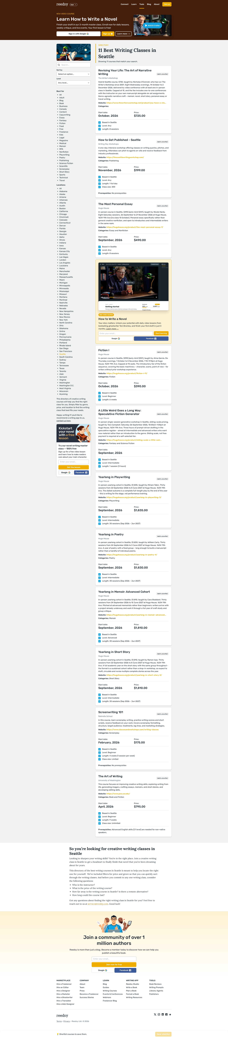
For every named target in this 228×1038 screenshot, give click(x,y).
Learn (134, 4)
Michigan (63, 283)
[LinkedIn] (162, 1014)
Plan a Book (131, 991)
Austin (62, 206)
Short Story (64, 172)
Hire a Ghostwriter (65, 997)
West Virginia (65, 388)
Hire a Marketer (63, 994)
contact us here (64, 421)
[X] (155, 1014)
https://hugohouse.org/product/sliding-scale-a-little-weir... (134, 440)
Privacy (66, 1021)
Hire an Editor (63, 987)
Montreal (63, 300)
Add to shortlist (162, 74)
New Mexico (64, 317)
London (62, 260)
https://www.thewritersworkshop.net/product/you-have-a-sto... (136, 103)
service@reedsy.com (98, 903)
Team (82, 987)
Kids (61, 135)
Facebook (80, 472)
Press (82, 991)
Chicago (63, 214)
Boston (62, 208)
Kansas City (64, 251)
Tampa (62, 363)
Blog (149, 4)
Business (63, 106)
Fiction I (103, 350)
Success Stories (87, 997)
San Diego (63, 348)
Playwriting (64, 155)
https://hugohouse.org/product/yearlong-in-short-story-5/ (134, 675)
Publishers (154, 994)
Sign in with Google (77, 34)
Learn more (122, 34)
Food (61, 126)
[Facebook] (166, 1014)
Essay (62, 117)
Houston (63, 234)
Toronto (62, 371)
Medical (62, 143)
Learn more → (112, 329)
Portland (63, 343)
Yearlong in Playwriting (114, 477)
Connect (124, 4)
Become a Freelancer (89, 994)
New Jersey (64, 314)
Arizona (62, 197)
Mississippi (64, 291)
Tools (141, 4)
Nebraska (63, 305)
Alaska (62, 194)
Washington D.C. (66, 385)
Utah (61, 374)
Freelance (63, 132)
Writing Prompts (156, 987)
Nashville (63, 303)
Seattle (62, 354)
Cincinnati (64, 217)
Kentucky (63, 254)
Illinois (62, 240)
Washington (64, 383)
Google (64, 472)
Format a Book (132, 994)
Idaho (61, 237)
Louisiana (63, 265)
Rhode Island (65, 345)
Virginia (62, 380)
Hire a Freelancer (64, 984)
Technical (63, 177)
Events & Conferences (113, 994)
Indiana (62, 243)
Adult (61, 97)
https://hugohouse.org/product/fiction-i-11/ (127, 373)
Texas (61, 368)
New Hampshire (66, 311)
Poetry (62, 157)
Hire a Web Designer (65, 1004)
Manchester (64, 271)
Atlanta (62, 203)
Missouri (63, 294)
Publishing (64, 160)
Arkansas (63, 200)
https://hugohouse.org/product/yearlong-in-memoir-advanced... (136, 615)
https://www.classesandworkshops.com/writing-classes (133, 729)
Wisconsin (63, 391)
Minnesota (64, 288)
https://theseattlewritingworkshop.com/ (125, 157)
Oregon (62, 334)
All (60, 95)
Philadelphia (64, 340)
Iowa (61, 245)
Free (61, 129)
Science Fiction (66, 163)
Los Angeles (64, 263)
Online (62, 331)
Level (59, 79)
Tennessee (64, 365)
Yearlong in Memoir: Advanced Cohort (124, 591)
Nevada (62, 308)
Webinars (107, 997)
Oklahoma (63, 328)
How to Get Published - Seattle (119, 140)
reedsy (62, 4)
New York (63, 320)
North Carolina (65, 323)
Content (63, 112)
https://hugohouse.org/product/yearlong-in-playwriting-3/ (134, 497)
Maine (62, 268)
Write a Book (131, 987)
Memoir (62, 146)
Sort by (59, 70)
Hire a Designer (63, 991)
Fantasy (62, 120)
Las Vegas (63, 257)
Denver (62, 225)
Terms (59, 1021)
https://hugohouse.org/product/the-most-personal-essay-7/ (135, 227)
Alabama (63, 191)
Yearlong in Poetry (111, 534)
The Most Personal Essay (115, 204)
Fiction (62, 123)
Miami (62, 280)
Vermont (63, 377)
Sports (62, 175)
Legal (61, 137)
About (156, 4)
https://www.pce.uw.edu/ (118, 794)
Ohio (61, 325)
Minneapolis (64, 285)
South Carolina (66, 357)
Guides (106, 987)
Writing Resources (134, 997)
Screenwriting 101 (110, 712)
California (63, 211)
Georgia (62, 231)
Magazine (63, 140)
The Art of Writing (110, 776)
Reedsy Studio (132, 984)
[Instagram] (158, 1014)
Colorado (63, 220)
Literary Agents (156, 991)
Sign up (106, 34)
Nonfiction (64, 152)
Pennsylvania (65, 337)
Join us (167, 4)
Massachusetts (66, 277)
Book (61, 103)
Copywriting (64, 115)
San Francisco (65, 351)
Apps (72, 4)
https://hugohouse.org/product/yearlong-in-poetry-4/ (132, 555)
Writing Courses (110, 991)
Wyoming (63, 394)
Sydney (62, 360)
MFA (61, 149)
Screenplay (64, 169)
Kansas (62, 248)
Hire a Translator (64, 1001)
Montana (63, 297)
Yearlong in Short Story (114, 652)
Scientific (63, 166)
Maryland (63, 274)
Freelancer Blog (110, 1001)
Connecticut (64, 223)
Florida (62, 228)
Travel (62, 180)
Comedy (63, 109)
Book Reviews (155, 984)
